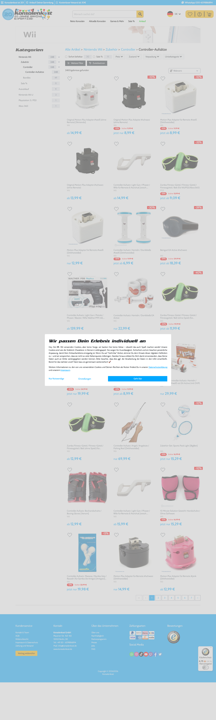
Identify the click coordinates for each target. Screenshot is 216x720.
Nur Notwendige (56, 378)
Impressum (65, 370)
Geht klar (138, 378)
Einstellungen (84, 378)
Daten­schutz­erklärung (158, 367)
